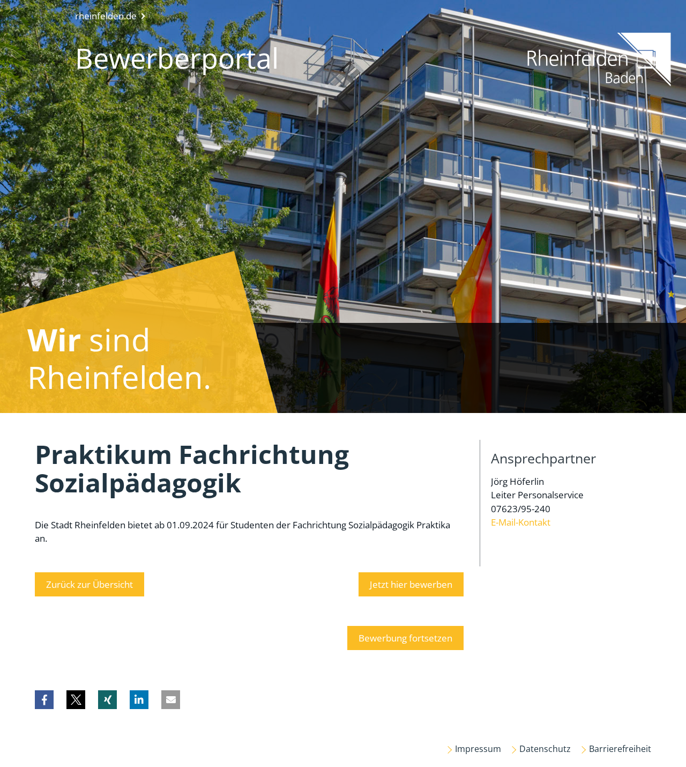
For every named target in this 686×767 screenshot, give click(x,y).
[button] (44, 699)
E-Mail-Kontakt (520, 522)
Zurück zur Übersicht (89, 584)
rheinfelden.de (106, 16)
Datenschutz (545, 749)
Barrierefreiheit (620, 749)
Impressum (478, 749)
